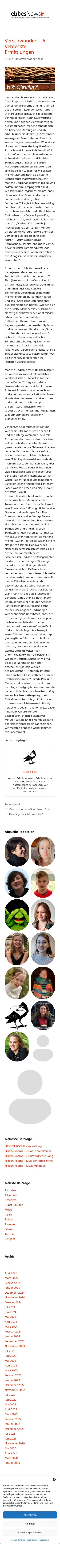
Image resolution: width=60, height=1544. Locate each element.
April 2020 (11, 1453)
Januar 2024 (12, 1336)
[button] (55, 1479)
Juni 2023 (10, 1356)
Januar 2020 (12, 1463)
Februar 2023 (13, 1375)
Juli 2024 (10, 1307)
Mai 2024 (10, 1317)
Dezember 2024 (14, 1292)
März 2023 (11, 1370)
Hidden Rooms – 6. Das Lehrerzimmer (28, 1151)
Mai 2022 (10, 1404)
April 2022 (11, 1409)
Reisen (9, 1219)
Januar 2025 (12, 1287)
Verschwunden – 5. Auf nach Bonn (30, 809)
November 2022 (15, 1390)
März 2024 (11, 1326)
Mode (8, 1209)
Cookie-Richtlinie (18, 1540)
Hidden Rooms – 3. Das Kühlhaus (25, 1165)
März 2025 (11, 1278)
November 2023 (15, 1346)
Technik (9, 1234)
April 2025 (11, 1273)
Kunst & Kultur (14, 1205)
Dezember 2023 (14, 1341)
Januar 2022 (12, 1424)
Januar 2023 (12, 1380)
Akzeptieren (30, 1514)
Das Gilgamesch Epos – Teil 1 (26, 814)
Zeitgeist (10, 1239)
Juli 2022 (10, 1394)
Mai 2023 (10, 1360)
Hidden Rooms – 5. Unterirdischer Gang (29, 1156)
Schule (9, 1229)
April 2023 (11, 1365)
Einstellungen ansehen (30, 1532)
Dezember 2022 (14, 1385)
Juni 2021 (10, 1438)
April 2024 (11, 1322)
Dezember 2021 (14, 1429)
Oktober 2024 (13, 1302)
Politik (8, 1214)
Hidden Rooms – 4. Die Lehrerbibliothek (29, 1160)
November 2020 (15, 1443)
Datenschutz (32, 1540)
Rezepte (10, 1224)
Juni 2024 (10, 1312)
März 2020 (11, 1458)
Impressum (44, 1540)
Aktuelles (10, 1190)
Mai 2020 (10, 1448)
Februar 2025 (13, 1283)
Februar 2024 (13, 1331)
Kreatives (10, 1200)
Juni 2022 (10, 1399)
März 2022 (11, 1414)
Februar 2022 (13, 1419)
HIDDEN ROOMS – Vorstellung (23, 1146)
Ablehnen (30, 1523)
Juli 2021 (10, 1433)
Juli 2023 (10, 1351)
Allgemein (15, 804)
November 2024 (15, 1297)
